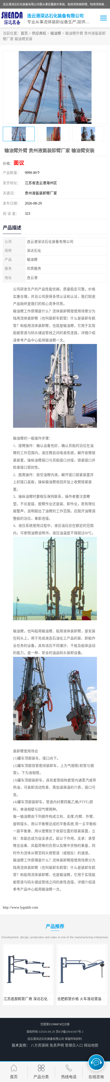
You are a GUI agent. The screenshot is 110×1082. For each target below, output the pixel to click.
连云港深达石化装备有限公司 (45, 1038)
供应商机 (39, 33)
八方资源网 (40, 1045)
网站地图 (91, 1045)
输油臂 (55, 33)
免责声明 (57, 1045)
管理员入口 (74, 1045)
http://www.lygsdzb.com (20, 907)
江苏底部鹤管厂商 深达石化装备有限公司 (36, 999)
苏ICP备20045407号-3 (69, 1031)
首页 (24, 33)
